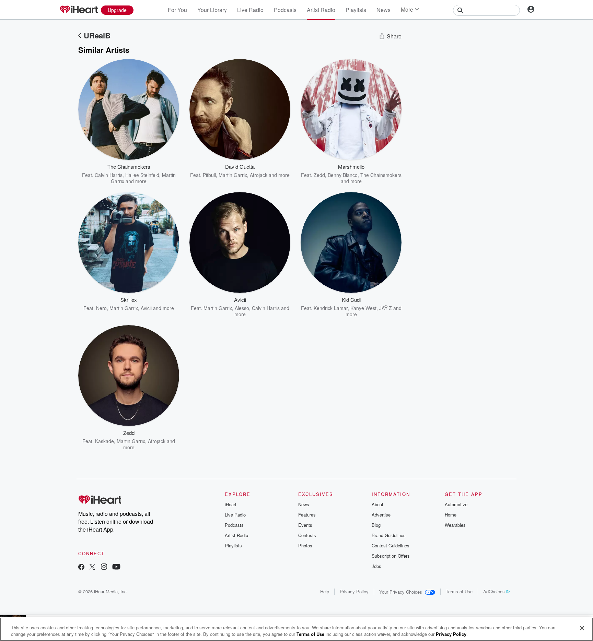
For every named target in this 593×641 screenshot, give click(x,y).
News (383, 10)
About (377, 504)
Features (307, 514)
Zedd (319, 174)
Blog (376, 525)
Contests (307, 535)
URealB (97, 35)
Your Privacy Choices (400, 592)
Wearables (455, 525)
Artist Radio (321, 10)
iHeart (230, 504)
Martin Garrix (233, 174)
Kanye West (363, 308)
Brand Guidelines (389, 535)
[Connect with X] (92, 567)
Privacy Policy (354, 591)
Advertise (381, 514)
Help (324, 591)
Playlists (356, 10)
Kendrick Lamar (331, 308)
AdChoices (494, 591)
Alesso (242, 308)
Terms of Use (459, 591)
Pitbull (209, 174)
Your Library (212, 10)
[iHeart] (78, 10)
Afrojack (258, 174)
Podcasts (285, 10)
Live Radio (250, 10)
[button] (169, 174)
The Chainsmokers (381, 174)
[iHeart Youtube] (116, 567)
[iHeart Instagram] (104, 567)
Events (305, 525)
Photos (305, 545)
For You (177, 10)
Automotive (456, 504)
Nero (101, 308)
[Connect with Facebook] (81, 567)
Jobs (376, 566)
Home (450, 514)
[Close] (582, 628)
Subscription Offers (391, 556)
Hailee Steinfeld (142, 174)
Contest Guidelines (390, 545)
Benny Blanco (343, 174)
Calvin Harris (109, 174)
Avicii (146, 308)
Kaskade (104, 441)
